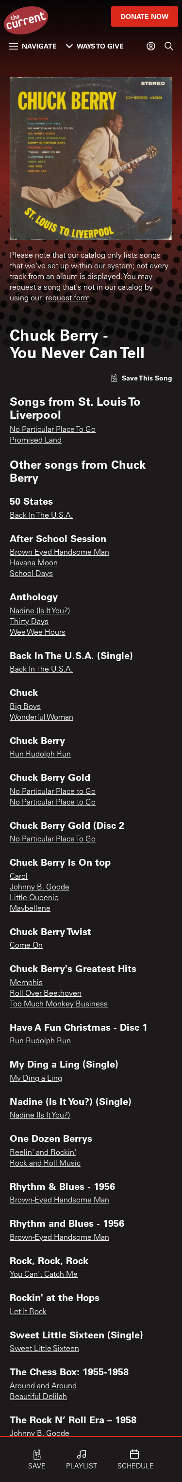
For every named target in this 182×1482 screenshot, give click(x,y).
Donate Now (144, 16)
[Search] (169, 46)
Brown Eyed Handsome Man (59, 553)
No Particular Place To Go (53, 430)
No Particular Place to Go (53, 792)
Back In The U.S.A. (41, 516)
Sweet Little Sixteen (44, 1349)
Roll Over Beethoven (46, 994)
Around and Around (43, 1386)
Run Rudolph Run (40, 754)
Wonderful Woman (41, 718)
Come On (26, 946)
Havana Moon (34, 563)
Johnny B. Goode (39, 887)
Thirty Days (29, 622)
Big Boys (25, 707)
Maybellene (30, 909)
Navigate (39, 45)
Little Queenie (34, 898)
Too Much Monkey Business (59, 1004)
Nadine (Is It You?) (40, 611)
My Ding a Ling (36, 1079)
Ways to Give (100, 45)
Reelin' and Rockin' (43, 1153)
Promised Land (36, 441)
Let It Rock (28, 1312)
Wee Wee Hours (38, 633)
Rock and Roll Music (45, 1164)
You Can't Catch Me (44, 1275)
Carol (19, 877)
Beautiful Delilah (38, 1397)
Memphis (26, 983)
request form (68, 298)
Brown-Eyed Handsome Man (59, 1200)
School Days (31, 574)
